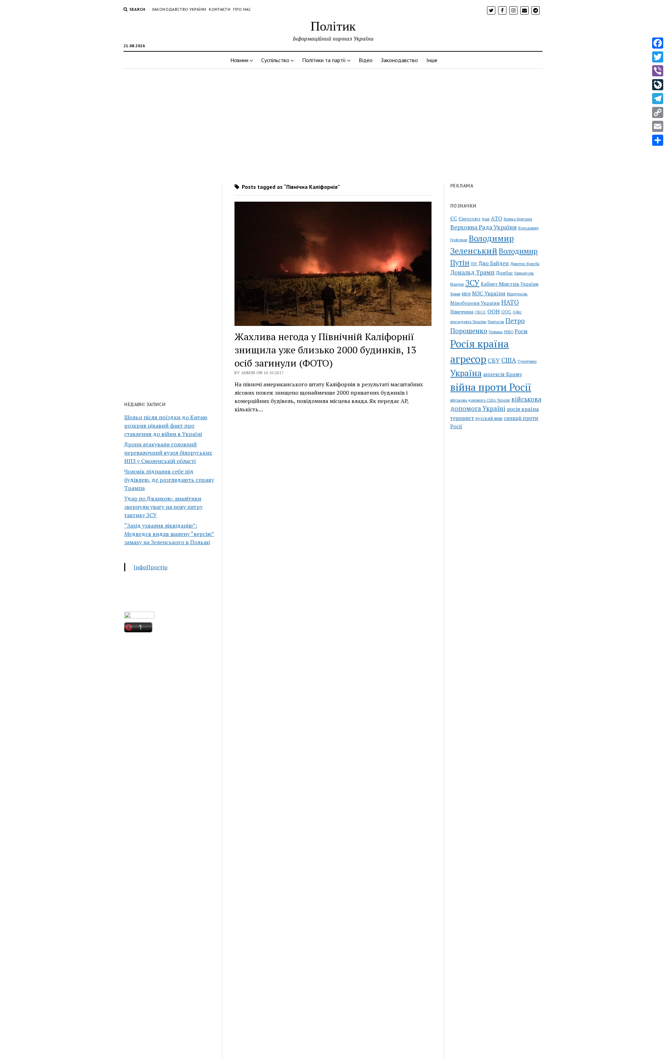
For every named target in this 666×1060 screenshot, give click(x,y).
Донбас (504, 272)
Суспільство (275, 60)
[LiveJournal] (658, 85)
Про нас (242, 9)
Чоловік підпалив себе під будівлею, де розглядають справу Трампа (169, 480)
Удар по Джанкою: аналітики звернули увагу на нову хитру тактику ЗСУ (163, 507)
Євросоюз (469, 219)
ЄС (453, 218)
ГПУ (474, 263)
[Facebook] (658, 43)
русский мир (489, 418)
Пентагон (496, 321)
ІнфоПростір (151, 567)
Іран (485, 219)
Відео (366, 60)
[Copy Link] (658, 112)
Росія (521, 331)
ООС (506, 312)
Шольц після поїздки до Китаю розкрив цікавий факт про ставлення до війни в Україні (165, 425)
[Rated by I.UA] (139, 616)
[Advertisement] (333, 123)
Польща (496, 331)
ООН (493, 311)
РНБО (508, 331)
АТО (496, 218)
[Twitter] (658, 57)
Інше (431, 60)
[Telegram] (658, 99)
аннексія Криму (502, 374)
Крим (455, 293)
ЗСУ (472, 282)
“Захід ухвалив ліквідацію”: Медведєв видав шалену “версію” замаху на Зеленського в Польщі (169, 534)
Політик (333, 25)
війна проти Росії (490, 387)
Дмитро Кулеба (524, 263)
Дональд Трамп (472, 272)
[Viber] (658, 71)
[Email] (658, 126)
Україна (466, 373)
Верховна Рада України (483, 227)
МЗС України (488, 293)
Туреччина (527, 361)
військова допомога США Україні (480, 400)
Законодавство (399, 60)
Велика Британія (518, 219)
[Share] (658, 140)
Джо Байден (494, 263)
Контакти (219, 9)
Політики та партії (324, 60)
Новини (239, 60)
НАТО (510, 302)
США (508, 360)
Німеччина (461, 312)
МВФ (466, 293)
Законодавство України (179, 9)
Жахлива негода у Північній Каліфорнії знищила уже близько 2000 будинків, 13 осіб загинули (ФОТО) (325, 349)
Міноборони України (475, 303)
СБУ (494, 360)
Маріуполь (517, 294)
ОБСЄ (480, 311)
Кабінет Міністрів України (509, 284)
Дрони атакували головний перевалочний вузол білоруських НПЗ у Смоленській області (168, 452)
